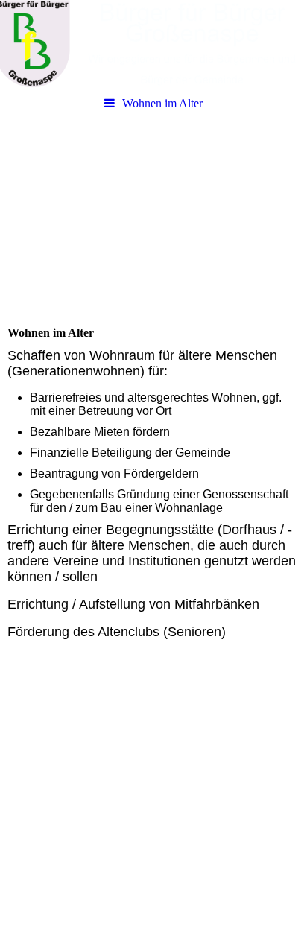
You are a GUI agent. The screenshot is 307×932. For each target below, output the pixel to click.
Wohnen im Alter (162, 103)
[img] (153, 44)
